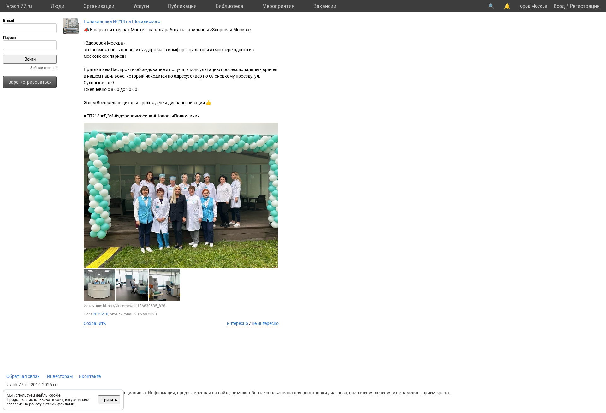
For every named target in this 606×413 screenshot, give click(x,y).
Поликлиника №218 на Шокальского (122, 21)
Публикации (182, 6)
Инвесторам (60, 376)
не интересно (265, 323)
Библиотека (229, 6)
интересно (237, 323)
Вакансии (324, 6)
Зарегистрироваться (30, 82)
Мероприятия (278, 6)
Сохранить (95, 323)
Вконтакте (90, 376)
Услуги (141, 6)
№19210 (100, 314)
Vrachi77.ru (19, 6)
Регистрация (585, 6)
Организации (98, 6)
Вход (559, 6)
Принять (109, 400)
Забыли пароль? (43, 68)
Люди (57, 6)
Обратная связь (23, 376)
